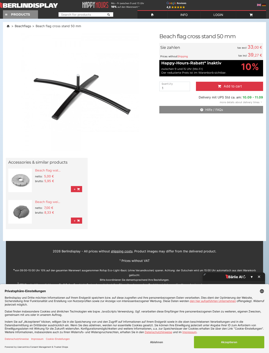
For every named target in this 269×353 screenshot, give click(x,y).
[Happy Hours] (113, 2)
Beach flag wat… (47, 170)
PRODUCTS (20, 14)
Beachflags (23, 26)
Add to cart (232, 86)
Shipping (182, 56)
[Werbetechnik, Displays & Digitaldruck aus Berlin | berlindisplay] (32, 5)
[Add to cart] (76, 189)
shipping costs (122, 251)
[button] (240, 102)
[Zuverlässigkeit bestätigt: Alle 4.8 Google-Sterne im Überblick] (176, 2)
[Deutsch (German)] (264, 5)
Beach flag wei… (47, 202)
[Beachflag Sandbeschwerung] (20, 212)
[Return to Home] (8, 26)
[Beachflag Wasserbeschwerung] (20, 180)
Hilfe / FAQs (213, 110)
